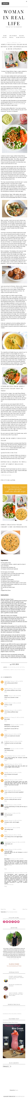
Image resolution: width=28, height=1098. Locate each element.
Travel (11, 37)
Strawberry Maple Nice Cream (10, 1022)
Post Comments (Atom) (12, 911)
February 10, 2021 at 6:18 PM (16, 748)
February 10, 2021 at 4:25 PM (17, 717)
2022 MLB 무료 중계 (8, 884)
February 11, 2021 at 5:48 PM (14, 804)
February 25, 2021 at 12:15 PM (18, 842)
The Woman (13, 36)
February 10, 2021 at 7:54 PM (15, 772)
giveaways (6, 670)
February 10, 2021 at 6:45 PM (18, 755)
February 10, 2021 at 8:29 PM (15, 779)
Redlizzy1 (6, 779)
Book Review (11, 667)
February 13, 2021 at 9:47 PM (13, 813)
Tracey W (6, 764)
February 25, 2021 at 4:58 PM (15, 849)
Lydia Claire (7, 681)
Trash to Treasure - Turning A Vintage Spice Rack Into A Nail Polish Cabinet (16, 994)
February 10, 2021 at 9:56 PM (15, 797)
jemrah (6, 703)
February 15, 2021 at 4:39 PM (13, 827)
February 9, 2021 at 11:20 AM (14, 703)
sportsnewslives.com (9, 872)
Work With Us (20, 37)
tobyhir (6, 734)
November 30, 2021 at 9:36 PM (16, 858)
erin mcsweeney (8, 755)
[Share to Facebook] (16, 664)
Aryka (5, 813)
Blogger (16, 1090)
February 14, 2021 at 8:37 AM (15, 820)
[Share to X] (15, 664)
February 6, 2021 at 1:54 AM (14, 688)
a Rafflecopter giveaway (6, 475)
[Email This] (12, 664)
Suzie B (6, 804)
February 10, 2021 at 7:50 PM (15, 764)
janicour (6, 820)
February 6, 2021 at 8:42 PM (14, 695)
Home (5, 36)
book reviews (20, 667)
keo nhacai (9, 865)
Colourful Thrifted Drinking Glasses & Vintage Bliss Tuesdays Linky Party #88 (16, 977)
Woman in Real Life (14, 17)
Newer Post (3, 909)
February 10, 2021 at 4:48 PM (16, 724)
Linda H (6, 688)
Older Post (25, 909)
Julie (5, 827)
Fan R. (5, 790)
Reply (5, 684)
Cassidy (6, 772)
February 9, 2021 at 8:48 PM (15, 710)
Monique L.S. (7, 717)
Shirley (6, 835)
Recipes (21, 36)
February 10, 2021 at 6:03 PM (15, 741)
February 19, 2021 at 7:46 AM (14, 835)
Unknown (6, 710)
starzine (6, 849)
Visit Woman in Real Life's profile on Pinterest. (12, 1013)
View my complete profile (14, 958)
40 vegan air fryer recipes (8, 287)
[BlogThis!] (14, 664)
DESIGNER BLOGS (20, 1096)
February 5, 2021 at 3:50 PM (16, 681)
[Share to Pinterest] (18, 664)
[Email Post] (10, 664)
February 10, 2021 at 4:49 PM (14, 734)
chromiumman (7, 842)
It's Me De (6, 741)
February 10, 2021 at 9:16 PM (14, 790)
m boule (6, 797)
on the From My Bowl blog (10, 416)
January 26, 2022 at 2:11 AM (21, 872)
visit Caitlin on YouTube (18, 103)
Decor (4, 37)
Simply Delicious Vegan (17, 670)
